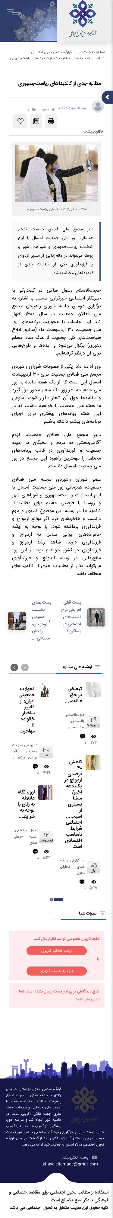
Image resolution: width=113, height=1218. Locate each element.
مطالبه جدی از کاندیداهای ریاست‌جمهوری (40, 58)
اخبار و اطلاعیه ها (87, 58)
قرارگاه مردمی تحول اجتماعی (51, 52)
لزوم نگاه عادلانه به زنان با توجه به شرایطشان (25, 804)
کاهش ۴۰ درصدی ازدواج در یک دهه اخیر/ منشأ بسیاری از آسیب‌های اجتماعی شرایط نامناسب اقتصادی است (73, 805)
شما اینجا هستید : (92, 52)
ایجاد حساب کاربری (56, 950)
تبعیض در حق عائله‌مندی (73, 695)
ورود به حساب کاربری (57, 971)
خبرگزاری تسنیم (51, 298)
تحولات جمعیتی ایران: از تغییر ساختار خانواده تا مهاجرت (26, 710)
